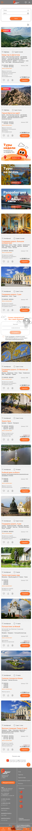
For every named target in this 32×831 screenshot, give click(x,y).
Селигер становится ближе (12, 678)
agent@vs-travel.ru (5, 818)
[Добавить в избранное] (3, 80)
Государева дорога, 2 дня (11, 294)
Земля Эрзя (6, 421)
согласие (11, 336)
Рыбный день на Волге (11, 472)
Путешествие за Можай (11, 626)
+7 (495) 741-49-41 (5, 799)
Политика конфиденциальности (24, 819)
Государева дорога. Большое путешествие (13, 242)
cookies (18, 826)
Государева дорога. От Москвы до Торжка (15, 370)
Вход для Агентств (8, 782)
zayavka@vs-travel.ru (6, 813)
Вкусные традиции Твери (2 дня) (14, 728)
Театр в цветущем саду (11, 575)
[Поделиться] (8, 80)
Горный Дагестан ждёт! (11, 113)
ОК (26, 829)
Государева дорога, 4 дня (11, 524)
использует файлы (25, 825)
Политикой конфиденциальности (14, 339)
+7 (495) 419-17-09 (5, 803)
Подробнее (25, 80)
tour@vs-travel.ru (5, 808)
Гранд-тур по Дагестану (11, 55)
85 (18, 760)
